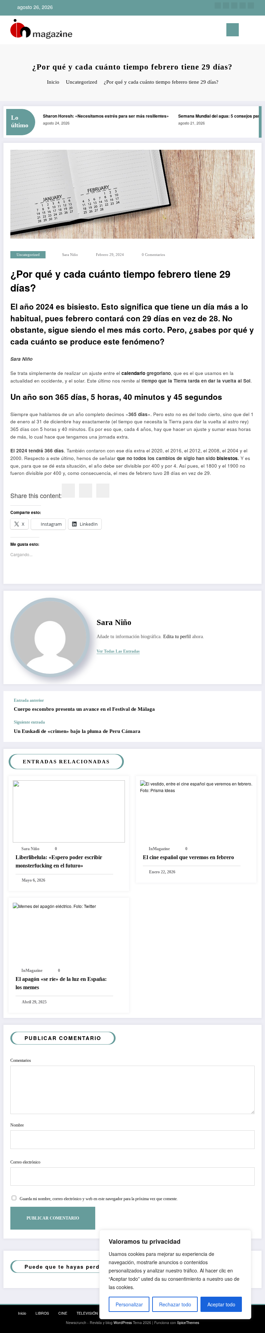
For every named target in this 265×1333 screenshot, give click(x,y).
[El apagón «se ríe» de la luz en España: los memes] (54, 905)
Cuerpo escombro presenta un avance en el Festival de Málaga (84, 709)
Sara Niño (70, 255)
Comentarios (20, 1060)
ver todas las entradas (118, 651)
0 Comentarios (153, 255)
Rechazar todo (175, 1304)
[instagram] (218, 5)
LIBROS (42, 1313)
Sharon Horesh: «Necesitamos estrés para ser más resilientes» (100, 116)
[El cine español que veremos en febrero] (196, 786)
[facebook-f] (242, 5)
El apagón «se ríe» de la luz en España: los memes (61, 983)
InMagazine (159, 848)
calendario (133, 373)
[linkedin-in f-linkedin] (226, 5)
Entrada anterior (29, 700)
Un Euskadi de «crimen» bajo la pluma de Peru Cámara (77, 731)
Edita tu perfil (177, 636)
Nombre (17, 1125)
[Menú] (232, 29)
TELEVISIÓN (87, 1313)
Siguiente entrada (29, 722)
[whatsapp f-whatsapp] (251, 5)
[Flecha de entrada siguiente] (249, 731)
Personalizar (129, 1304)
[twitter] (234, 5)
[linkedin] (85, 491)
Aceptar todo (221, 1304)
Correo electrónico (25, 1162)
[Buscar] (247, 31)
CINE (62, 1313)
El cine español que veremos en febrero (188, 857)
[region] (175, 1274)
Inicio (22, 1313)
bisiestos (227, 458)
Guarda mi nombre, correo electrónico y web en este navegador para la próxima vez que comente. (99, 1198)
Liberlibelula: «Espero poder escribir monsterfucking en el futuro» (59, 861)
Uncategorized (28, 255)
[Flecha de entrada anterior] (249, 705)
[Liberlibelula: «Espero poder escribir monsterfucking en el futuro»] (69, 810)
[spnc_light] (258, 30)
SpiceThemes (188, 1322)
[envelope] (102, 491)
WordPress (123, 1322)
